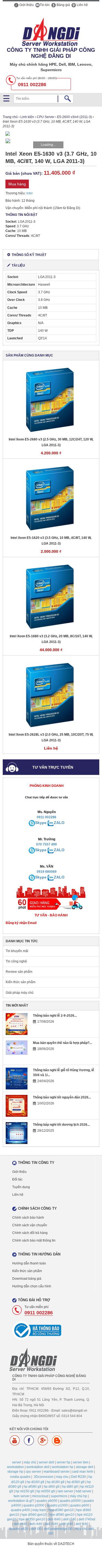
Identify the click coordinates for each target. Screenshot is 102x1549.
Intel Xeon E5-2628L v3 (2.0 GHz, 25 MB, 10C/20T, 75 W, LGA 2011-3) (51, 737)
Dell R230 (78, 1477)
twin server (22, 1496)
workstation (15, 1467)
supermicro (59, 1496)
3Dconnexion (44, 1477)
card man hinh (82, 1471)
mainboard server (57, 1471)
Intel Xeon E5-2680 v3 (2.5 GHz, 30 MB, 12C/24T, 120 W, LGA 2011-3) (51, 442)
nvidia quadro (20, 1477)
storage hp (15, 1471)
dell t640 (82, 1524)
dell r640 (54, 1519)
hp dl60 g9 (52, 1486)
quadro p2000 (33, 1505)
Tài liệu (18, 265)
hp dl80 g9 (70, 1486)
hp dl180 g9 (55, 1482)
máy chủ (30, 1462)
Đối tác (17, 1179)
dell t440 (66, 1524)
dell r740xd (87, 1519)
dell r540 (51, 1524)
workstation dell (38, 1467)
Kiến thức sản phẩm (20, 982)
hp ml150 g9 (25, 1491)
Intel (29, 193)
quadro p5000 (70, 1501)
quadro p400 (20, 1510)
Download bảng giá (26, 1279)
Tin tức (45, 5)
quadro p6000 (46, 1501)
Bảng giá (63, 5)
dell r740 (69, 1519)
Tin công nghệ (16, 961)
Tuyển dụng (21, 1187)
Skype (41, 822)
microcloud (40, 1496)
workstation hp (62, 1467)
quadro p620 (18, 1529)
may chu (62, 1477)
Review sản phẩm (19, 972)
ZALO (59, 822)
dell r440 (35, 1524)
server (16, 1462)
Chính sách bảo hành (28, 1217)
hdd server (83, 1491)
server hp (63, 1462)
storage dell (84, 1467)
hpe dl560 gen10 (34, 1515)
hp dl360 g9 (76, 1482)
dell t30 (36, 1529)
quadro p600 (79, 1505)
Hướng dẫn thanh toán (29, 1263)
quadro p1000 (57, 1505)
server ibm (80, 1462)
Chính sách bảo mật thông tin (33, 1240)
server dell (46, 1462)
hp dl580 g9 (32, 1486)
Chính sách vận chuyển (29, 1225)
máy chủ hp (78, 1496)
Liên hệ (82, 5)
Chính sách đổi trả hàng (30, 1233)
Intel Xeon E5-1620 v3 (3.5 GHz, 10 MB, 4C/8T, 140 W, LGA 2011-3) (51, 540)
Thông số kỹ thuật (29, 255)
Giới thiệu (26, 5)
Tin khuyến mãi (17, 951)
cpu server (33, 1471)
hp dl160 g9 (35, 1482)
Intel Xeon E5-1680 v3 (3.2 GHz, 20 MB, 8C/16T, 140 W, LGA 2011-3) (51, 639)
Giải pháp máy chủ (19, 993)
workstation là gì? (21, 1501)
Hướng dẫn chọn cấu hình (31, 1286)
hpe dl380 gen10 (61, 1510)
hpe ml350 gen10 (32, 1519)
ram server (65, 1491)
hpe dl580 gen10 (62, 1515)
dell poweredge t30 (58, 1529)
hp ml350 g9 (45, 1491)
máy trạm (39, 1510)
